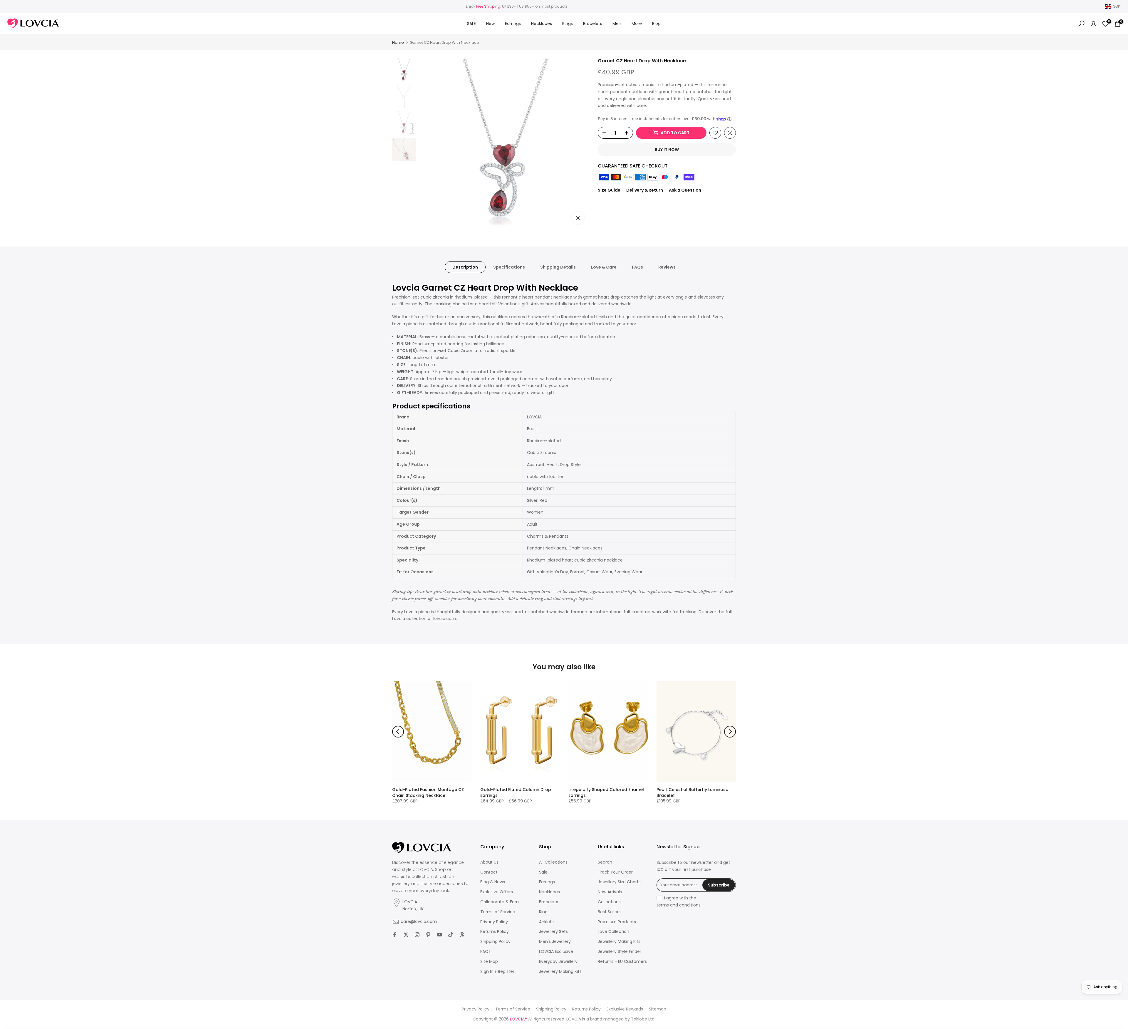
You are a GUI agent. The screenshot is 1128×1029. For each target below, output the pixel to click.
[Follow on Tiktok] (450, 934)
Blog (656, 23)
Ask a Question (685, 190)
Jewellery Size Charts (619, 882)
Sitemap (657, 1009)
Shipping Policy (495, 941)
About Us (489, 862)
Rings (567, 23)
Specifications (509, 267)
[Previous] (398, 732)
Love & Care (604, 267)
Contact (489, 872)
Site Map (489, 961)
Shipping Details (558, 267)
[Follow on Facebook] (394, 934)
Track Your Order (615, 872)
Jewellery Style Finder (619, 951)
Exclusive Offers (496, 892)
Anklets (546, 922)
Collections (609, 902)
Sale (543, 872)
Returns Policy (494, 931)
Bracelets (592, 23)
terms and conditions (679, 905)
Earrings (513, 23)
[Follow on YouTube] (439, 934)
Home (398, 42)
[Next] (730, 732)
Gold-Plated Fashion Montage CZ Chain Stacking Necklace (428, 792)
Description (465, 267)
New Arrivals (610, 892)
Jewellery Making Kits (560, 971)
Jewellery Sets (553, 931)
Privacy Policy (494, 922)
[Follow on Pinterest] (428, 934)
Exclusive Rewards (625, 1009)
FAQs (637, 267)
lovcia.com (444, 618)
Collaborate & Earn (499, 902)
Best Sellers (609, 912)
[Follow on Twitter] (406, 934)
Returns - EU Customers (622, 961)
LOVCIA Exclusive (556, 951)
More (637, 23)
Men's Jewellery (555, 941)
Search (605, 862)
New (490, 23)
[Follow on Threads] (461, 934)
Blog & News (492, 882)
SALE (471, 23)
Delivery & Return (644, 190)
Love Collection (613, 931)
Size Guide (609, 190)
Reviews (667, 267)
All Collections (553, 862)
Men (616, 23)
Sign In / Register (497, 971)
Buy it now (667, 149)
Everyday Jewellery (558, 961)
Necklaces (541, 23)
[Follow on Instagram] (417, 934)
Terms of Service (497, 912)
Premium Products (617, 922)
